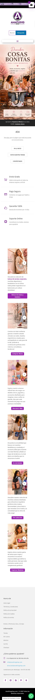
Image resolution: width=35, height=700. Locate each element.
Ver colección (17, 518)
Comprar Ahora (17, 354)
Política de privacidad (10, 610)
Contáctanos (17, 161)
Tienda (6, 633)
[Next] (24, 263)
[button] (31, 696)
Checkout (6, 647)
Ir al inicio (17, 148)
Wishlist (6, 640)
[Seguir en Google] (16, 680)
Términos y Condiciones (11, 607)
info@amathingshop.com (14, 662)
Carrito (6, 644)
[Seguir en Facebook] (5, 680)
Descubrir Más (17, 408)
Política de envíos (9, 617)
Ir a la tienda (17, 463)
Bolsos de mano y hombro (17, 296)
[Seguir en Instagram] (10, 680)
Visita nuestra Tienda (17, 155)
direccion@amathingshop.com (16, 665)
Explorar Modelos (18, 570)
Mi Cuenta (7, 637)
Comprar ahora (19, 124)
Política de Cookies (9, 614)
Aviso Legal (7, 603)
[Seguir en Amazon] (26, 680)
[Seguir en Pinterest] (21, 680)
